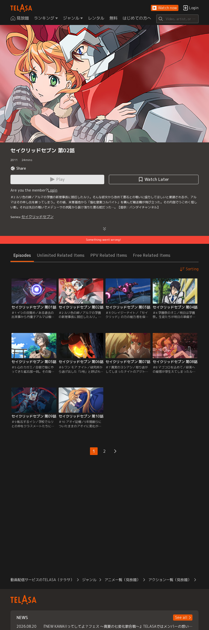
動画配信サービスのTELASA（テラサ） (42, 579)
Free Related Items (151, 255)
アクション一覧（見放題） (169, 579)
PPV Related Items (108, 255)
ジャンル (89, 579)
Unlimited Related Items (60, 255)
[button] (164, 8)
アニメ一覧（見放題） (122, 579)
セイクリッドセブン (37, 216)
